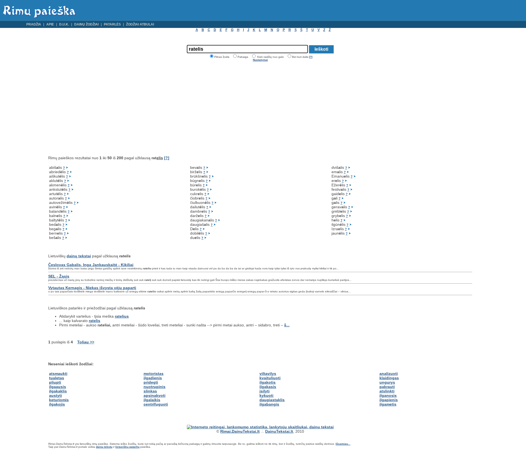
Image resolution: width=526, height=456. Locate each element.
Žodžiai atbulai (140, 24)
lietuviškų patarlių (127, 446)
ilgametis (387, 404)
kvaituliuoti (270, 378)
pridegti (151, 382)
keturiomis (59, 400)
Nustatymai (260, 59)
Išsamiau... (343, 443)
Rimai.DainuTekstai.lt (240, 431)
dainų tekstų (104, 446)
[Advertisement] (94, 108)
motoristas (154, 373)
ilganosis (388, 395)
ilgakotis (267, 382)
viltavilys (267, 373)
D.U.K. (64, 24)
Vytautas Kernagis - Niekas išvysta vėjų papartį (92, 288)
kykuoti (266, 395)
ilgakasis (267, 386)
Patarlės (112, 24)
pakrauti (387, 386)
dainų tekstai (79, 256)
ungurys (387, 382)
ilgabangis (269, 404)
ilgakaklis (58, 391)
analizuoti (388, 373)
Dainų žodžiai (86, 24)
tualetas (56, 378)
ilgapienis (388, 400)
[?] (310, 56)
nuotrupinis (154, 386)
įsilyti (264, 391)
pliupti (55, 382)
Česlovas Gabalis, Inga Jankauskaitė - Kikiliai (90, 265)
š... (287, 325)
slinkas (150, 391)
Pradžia (33, 24)
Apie (50, 24)
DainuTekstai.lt (279, 431)
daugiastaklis (272, 400)
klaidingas (389, 378)
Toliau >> (85, 342)
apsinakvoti (154, 395)
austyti (55, 395)
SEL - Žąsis (58, 276)
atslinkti (387, 391)
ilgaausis (57, 386)
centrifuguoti (156, 404)
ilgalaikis (152, 400)
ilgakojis (57, 404)
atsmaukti (58, 373)
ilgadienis (153, 378)
